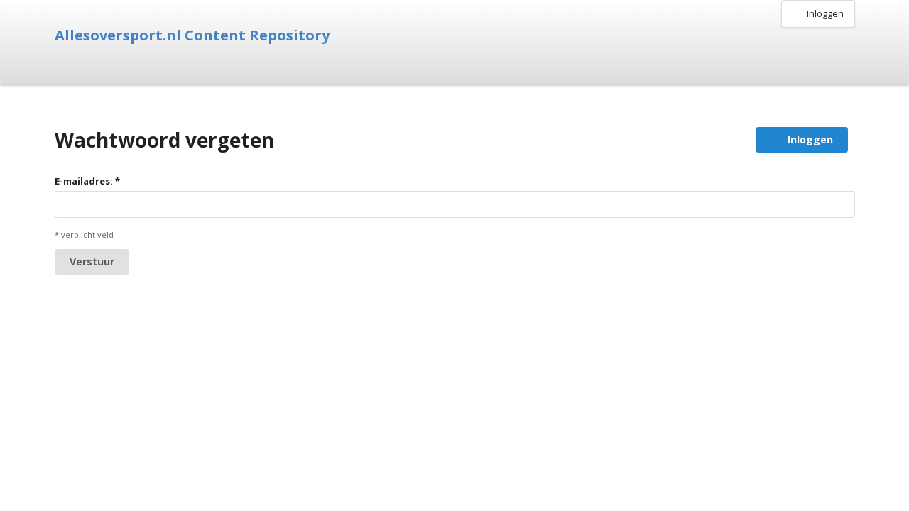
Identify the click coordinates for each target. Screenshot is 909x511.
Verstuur (92, 261)
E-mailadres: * (87, 181)
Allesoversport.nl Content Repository (192, 35)
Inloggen (825, 13)
